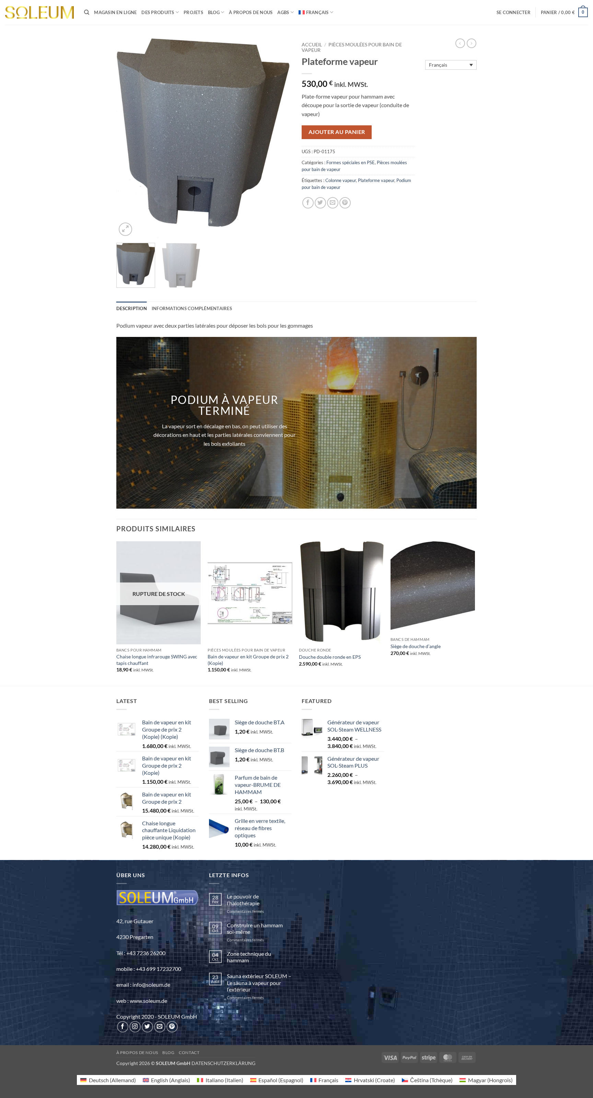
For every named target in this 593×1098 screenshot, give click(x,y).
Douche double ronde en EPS (330, 657)
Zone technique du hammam (249, 956)
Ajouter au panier (337, 132)
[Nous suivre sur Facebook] (122, 1026)
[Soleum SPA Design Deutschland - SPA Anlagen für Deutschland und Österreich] (39, 12)
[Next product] (460, 43)
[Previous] (128, 138)
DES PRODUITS (157, 12)
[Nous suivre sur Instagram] (135, 1026)
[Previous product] (471, 43)
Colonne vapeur (340, 180)
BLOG (214, 12)
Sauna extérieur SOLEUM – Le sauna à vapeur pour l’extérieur (259, 982)
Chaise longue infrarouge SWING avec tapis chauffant (156, 660)
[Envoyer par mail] (332, 202)
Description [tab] (131, 308)
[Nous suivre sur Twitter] (147, 1026)
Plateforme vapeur (376, 180)
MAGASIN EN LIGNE (115, 12)
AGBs (283, 12)
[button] (514, 12)
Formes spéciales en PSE (350, 162)
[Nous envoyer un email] (159, 1026)
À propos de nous (250, 12)
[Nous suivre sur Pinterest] (172, 1026)
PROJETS (193, 12)
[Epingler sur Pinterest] (345, 202)
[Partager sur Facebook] (308, 202)
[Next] (279, 138)
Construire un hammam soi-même (255, 928)
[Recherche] (86, 12)
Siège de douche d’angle (416, 646)
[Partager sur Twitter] (320, 202)
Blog (168, 1052)
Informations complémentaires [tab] (192, 308)
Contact (189, 1052)
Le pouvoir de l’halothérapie (243, 899)
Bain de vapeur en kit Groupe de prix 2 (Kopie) (248, 660)
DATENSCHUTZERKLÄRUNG (223, 1063)
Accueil (312, 44)
